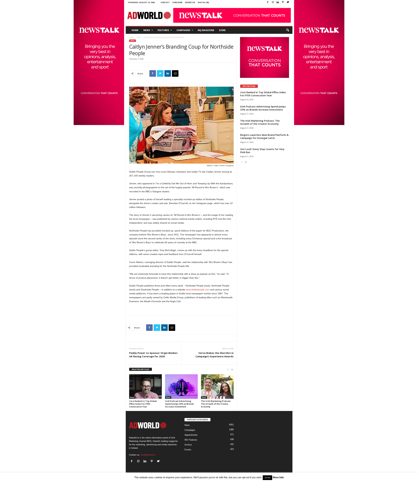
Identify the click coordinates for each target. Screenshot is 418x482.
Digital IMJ (203, 2)
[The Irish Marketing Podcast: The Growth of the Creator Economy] (217, 386)
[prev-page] (228, 369)
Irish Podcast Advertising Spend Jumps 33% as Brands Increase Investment (179, 404)
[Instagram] (273, 2)
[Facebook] (268, 2)
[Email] (175, 73)
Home (135, 30)
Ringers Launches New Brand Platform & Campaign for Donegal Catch (264, 136)
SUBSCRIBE (177, 2)
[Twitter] (288, 2)
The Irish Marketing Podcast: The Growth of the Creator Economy (216, 404)
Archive (188, 444)
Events (188, 449)
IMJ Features (191, 440)
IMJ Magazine (206, 30)
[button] (287, 30)
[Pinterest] (283, 2)
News (146, 30)
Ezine (222, 30)
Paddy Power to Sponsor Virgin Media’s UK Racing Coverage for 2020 (153, 354)
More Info (278, 477)
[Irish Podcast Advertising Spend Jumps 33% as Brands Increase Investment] (181, 386)
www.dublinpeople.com (197, 289)
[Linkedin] (278, 2)
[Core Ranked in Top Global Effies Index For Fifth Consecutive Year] (145, 386)
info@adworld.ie (148, 455)
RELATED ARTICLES (140, 369)
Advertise (190, 2)
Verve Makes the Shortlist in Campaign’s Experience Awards (214, 354)
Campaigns (183, 30)
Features (163, 30)
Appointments (191, 435)
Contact (165, 2)
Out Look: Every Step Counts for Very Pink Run (262, 150)
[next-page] (232, 369)
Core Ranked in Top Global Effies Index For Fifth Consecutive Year (143, 404)
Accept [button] (267, 478)
